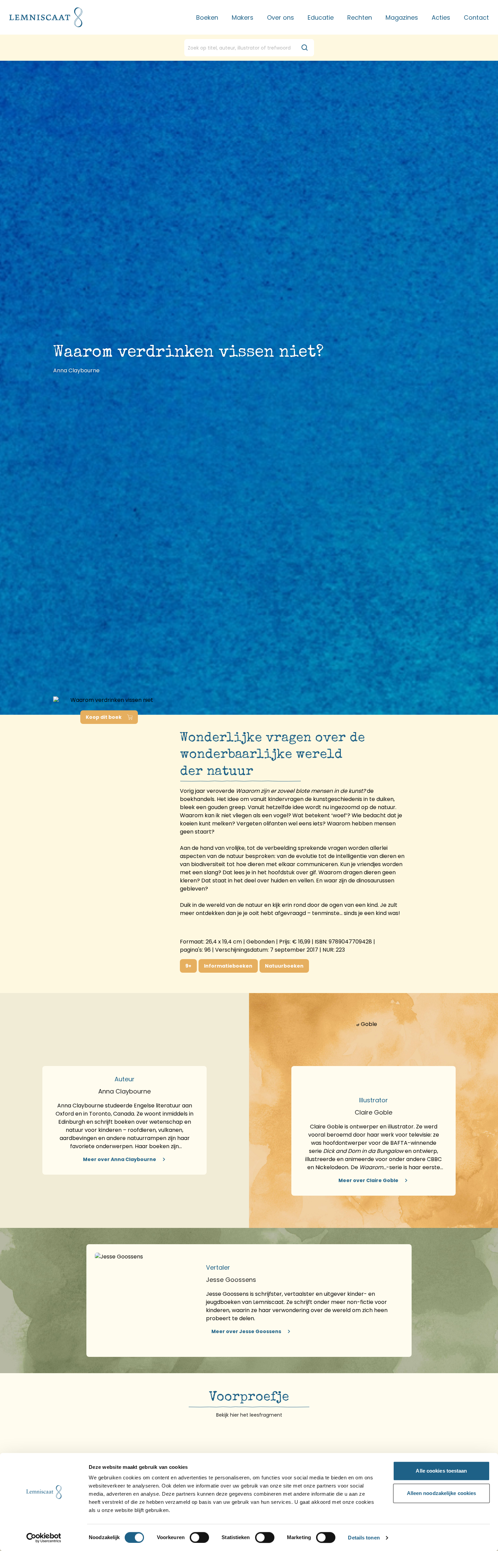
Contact (476, 17)
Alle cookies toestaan (441, 1471)
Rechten (359, 17)
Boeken (207, 17)
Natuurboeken (284, 966)
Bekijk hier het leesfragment (249, 1415)
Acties (441, 17)
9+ (188, 966)
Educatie (321, 17)
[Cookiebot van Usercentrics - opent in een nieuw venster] (44, 1538)
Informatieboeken (228, 966)
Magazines (402, 17)
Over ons (280, 17)
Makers (242, 17)
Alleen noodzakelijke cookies (441, 1493)
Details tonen (363, 1538)
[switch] (199, 1537)
